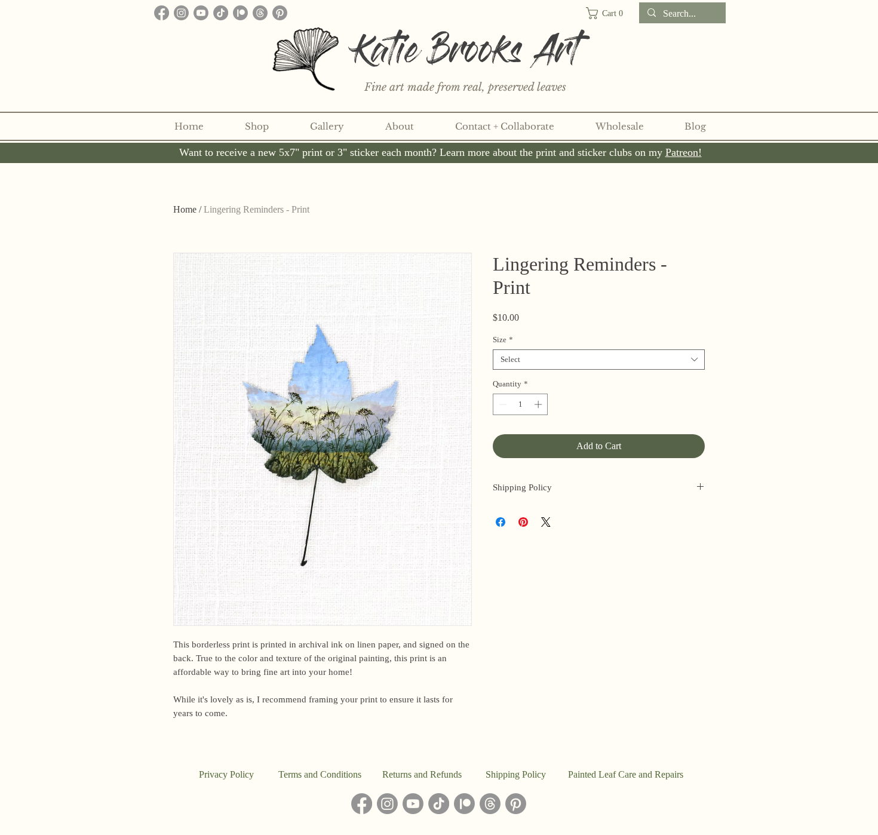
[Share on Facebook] (500, 522)
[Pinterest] (279, 12)
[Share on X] (546, 522)
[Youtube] (201, 12)
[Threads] (260, 12)
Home (185, 209)
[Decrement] (502, 404)
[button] (609, 13)
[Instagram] (181, 12)
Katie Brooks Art (466, 55)
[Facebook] (161, 12)
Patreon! (683, 152)
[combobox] (599, 359)
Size (503, 339)
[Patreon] (240, 12)
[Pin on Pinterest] (523, 522)
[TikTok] (220, 12)
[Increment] (539, 404)
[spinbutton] (520, 404)
